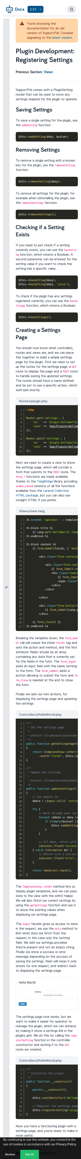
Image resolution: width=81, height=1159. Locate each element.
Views (48, 72)
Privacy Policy (66, 1144)
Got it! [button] (29, 1154)
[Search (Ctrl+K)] (71, 9)
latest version (62, 38)
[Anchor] (56, 109)
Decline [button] (10, 1154)
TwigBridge (45, 481)
